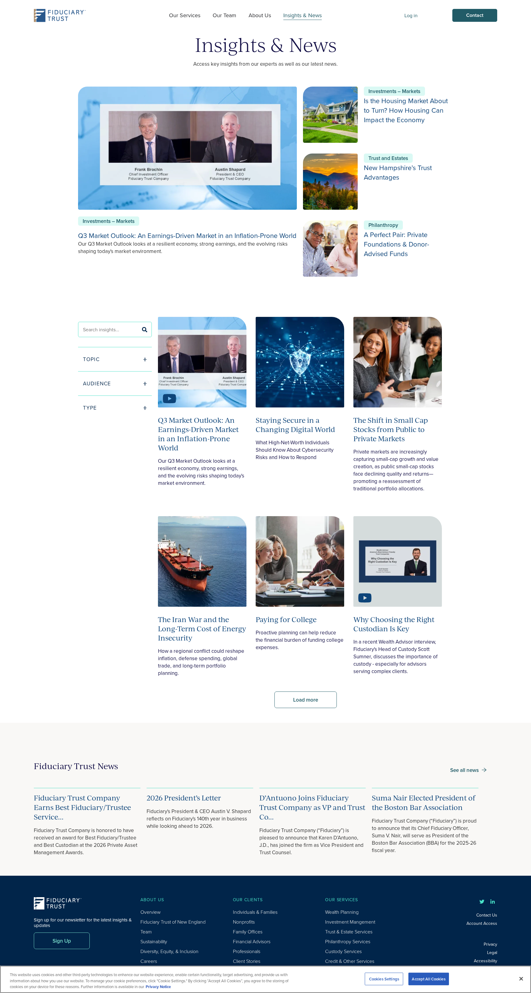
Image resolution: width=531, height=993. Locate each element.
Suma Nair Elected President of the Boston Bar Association (423, 802)
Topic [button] (91, 359)
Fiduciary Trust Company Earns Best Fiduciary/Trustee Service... (82, 807)
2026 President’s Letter (184, 797)
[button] (115, 428)
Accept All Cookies (428, 979)
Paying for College (286, 619)
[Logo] (60, 15)
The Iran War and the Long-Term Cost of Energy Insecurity (202, 628)
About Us (260, 15)
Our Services (184, 15)
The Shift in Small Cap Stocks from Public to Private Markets (390, 429)
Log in (411, 15)
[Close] (521, 978)
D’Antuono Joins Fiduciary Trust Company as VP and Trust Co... (312, 807)
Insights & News (302, 15)
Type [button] (90, 407)
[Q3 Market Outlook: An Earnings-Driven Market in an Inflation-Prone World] (202, 363)
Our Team (224, 15)
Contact (474, 15)
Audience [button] (97, 383)
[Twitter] (481, 901)
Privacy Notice (158, 987)
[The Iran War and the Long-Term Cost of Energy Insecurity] (202, 562)
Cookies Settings (384, 979)
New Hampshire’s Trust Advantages (398, 172)
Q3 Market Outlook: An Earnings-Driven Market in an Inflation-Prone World (187, 235)
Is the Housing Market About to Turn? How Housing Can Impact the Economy (406, 110)
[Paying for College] (300, 562)
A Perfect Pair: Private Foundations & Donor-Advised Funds (396, 244)
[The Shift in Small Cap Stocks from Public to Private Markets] (397, 363)
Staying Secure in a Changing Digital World (295, 424)
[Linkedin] (492, 901)
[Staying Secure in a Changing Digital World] (300, 363)
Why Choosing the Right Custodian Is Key (394, 624)
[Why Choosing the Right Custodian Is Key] (397, 562)
